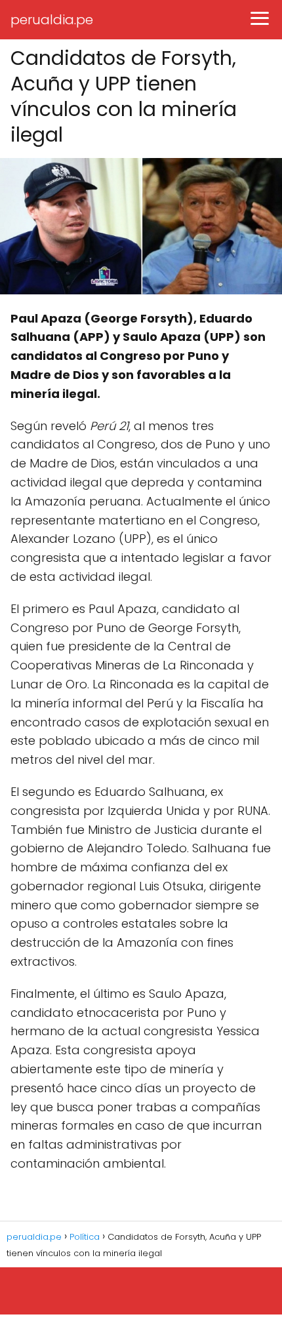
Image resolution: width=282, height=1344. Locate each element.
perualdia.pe (51, 19)
